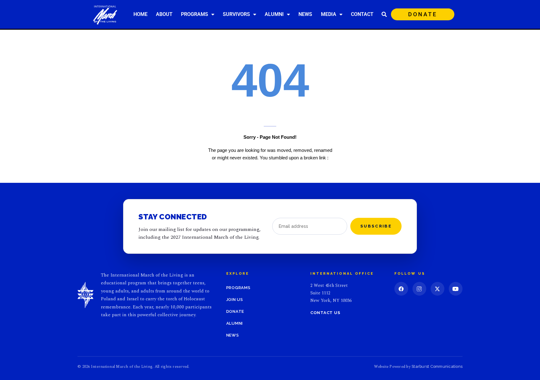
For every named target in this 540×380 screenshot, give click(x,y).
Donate (235, 311)
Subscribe (376, 226)
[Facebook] (401, 289)
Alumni (234, 323)
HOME (140, 14)
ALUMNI (274, 14)
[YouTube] (455, 289)
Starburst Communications (437, 366)
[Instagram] (419, 289)
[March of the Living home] (85, 295)
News (232, 335)
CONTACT (362, 14)
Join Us (234, 299)
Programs (238, 287)
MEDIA (328, 14)
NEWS (305, 14)
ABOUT (164, 14)
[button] (384, 14)
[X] (437, 289)
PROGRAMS (194, 14)
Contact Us (325, 312)
